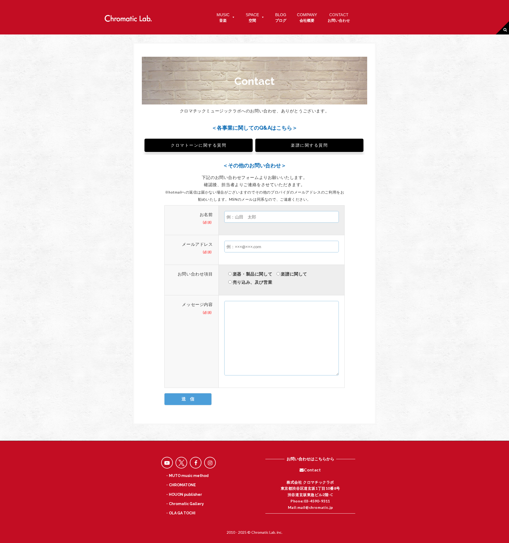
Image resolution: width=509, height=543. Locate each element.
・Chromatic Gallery (184, 504)
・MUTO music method (187, 476)
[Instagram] (210, 462)
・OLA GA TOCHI (180, 513)
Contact (312, 469)
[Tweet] (181, 462)
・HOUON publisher (183, 494)
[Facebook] (195, 462)
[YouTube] (167, 462)
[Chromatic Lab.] (128, 17)
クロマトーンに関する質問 (198, 145)
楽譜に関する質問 (309, 145)
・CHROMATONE (180, 485)
